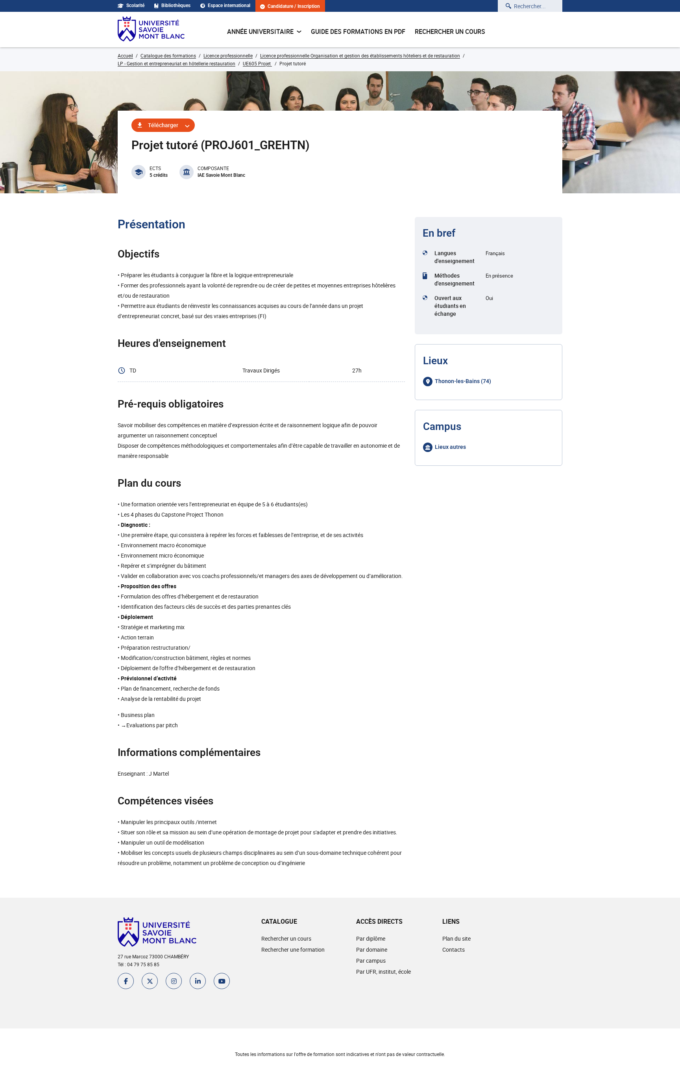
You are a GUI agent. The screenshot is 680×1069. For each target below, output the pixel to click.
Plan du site (456, 938)
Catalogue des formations (168, 55)
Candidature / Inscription (294, 6)
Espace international (229, 5)
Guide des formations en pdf (358, 31)
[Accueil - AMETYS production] (151, 30)
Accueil (125, 55)
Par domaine (371, 949)
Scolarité (135, 5)
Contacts (453, 949)
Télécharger (163, 125)
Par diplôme (370, 938)
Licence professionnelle (228, 55)
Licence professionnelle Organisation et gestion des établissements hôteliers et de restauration (360, 55)
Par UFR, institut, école (383, 971)
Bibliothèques (175, 5)
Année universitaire (260, 31)
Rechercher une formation (293, 949)
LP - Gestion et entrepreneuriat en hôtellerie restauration (176, 63)
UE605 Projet (257, 63)
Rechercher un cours (450, 31)
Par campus (371, 960)
